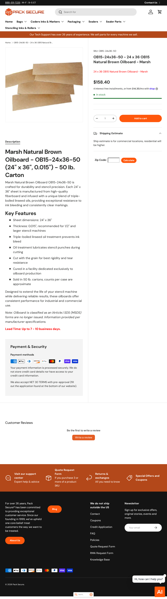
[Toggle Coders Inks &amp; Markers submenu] (62, 22)
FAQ (92, 533)
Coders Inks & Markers (45, 21)
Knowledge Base (100, 559)
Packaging (74, 21)
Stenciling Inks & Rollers (20, 28)
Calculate (128, 160)
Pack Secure (18, 584)
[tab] (12, 141)
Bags (20, 21)
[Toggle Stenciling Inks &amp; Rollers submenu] (39, 28)
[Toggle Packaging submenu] (83, 22)
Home (9, 21)
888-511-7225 (12, 2)
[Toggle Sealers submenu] (101, 22)
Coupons (95, 520)
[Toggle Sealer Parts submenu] (124, 22)
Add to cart (140, 118)
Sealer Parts (113, 21)
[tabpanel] (44, 239)
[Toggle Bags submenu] (25, 22)
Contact (95, 514)
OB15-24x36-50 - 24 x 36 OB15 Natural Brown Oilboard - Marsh (33, 42)
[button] (159, 12)
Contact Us (150, 2)
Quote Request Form (102, 546)
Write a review (83, 437)
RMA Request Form (101, 553)
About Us (15, 540)
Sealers (93, 21)
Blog (54, 509)
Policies (94, 540)
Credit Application (101, 527)
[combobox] (96, 12)
